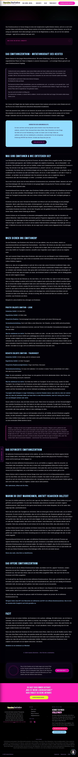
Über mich (53, 3)
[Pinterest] (34, 721)
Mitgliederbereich (35, 715)
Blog (45, 3)
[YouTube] (30, 721)
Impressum (56, 754)
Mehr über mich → (62, 670)
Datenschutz (63, 754)
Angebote (39, 3)
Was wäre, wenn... (28, 3)
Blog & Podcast (35, 713)
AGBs (69, 754)
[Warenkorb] (55, 3)
